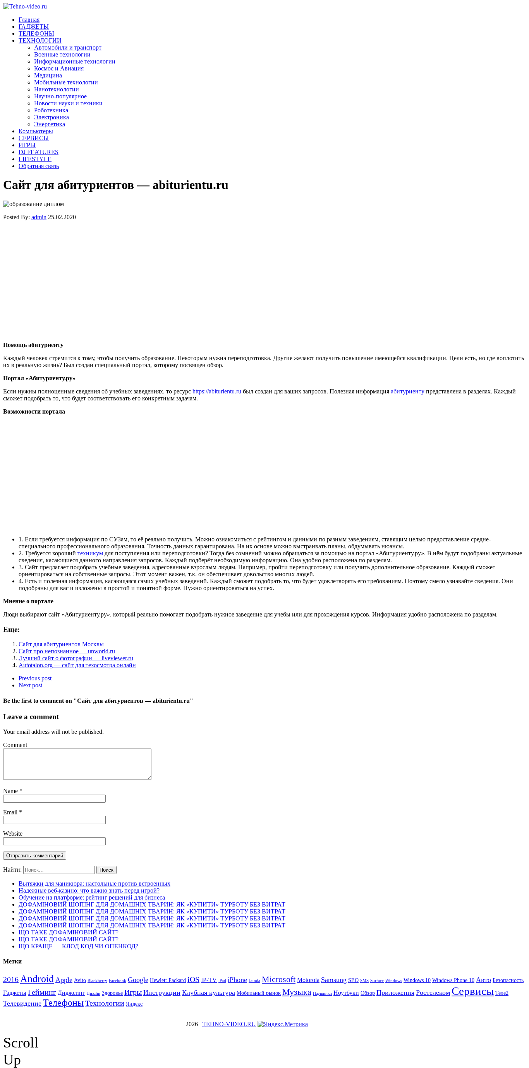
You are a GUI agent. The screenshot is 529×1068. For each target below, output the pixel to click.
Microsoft (278, 979)
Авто (483, 980)
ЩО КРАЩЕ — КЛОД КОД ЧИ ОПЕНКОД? (78, 946)
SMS (364, 981)
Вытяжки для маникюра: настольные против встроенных (94, 883)
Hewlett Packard (168, 980)
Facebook (117, 981)
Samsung (334, 980)
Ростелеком (433, 992)
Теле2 (501, 993)
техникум (90, 553)
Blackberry (97, 981)
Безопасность (508, 980)
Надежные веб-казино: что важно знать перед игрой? (89, 890)
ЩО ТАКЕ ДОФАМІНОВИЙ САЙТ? (69, 932)
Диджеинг (71, 992)
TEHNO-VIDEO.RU (229, 1024)
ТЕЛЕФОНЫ (36, 33)
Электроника (51, 117)
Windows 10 (417, 980)
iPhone (237, 980)
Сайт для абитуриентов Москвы (61, 644)
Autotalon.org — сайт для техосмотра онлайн (77, 665)
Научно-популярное (60, 96)
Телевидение (22, 1003)
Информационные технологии (74, 61)
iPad (222, 981)
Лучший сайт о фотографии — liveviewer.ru (76, 658)
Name (11, 791)
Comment (15, 745)
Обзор (368, 993)
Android (37, 978)
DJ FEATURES (38, 152)
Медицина (48, 75)
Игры (133, 992)
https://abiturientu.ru (216, 391)
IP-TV (209, 980)
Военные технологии (62, 54)
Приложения (395, 992)
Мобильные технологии (66, 82)
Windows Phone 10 (453, 980)
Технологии (104, 1003)
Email (11, 812)
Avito (80, 980)
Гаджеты (14, 992)
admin (38, 217)
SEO (353, 980)
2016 (11, 979)
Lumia (254, 981)
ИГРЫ (27, 145)
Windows (393, 981)
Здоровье (112, 993)
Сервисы (473, 991)
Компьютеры (36, 131)
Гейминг (42, 992)
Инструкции (161, 992)
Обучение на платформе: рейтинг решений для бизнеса (92, 897)
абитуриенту (407, 391)
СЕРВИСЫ (34, 138)
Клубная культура (208, 992)
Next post (30, 685)
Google (138, 980)
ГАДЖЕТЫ (34, 26)
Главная (29, 19)
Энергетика (49, 124)
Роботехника (51, 110)
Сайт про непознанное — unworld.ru (67, 651)
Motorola (308, 980)
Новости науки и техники (68, 103)
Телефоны (63, 1003)
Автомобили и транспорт (67, 47)
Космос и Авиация (59, 68)
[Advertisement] (235, 281)
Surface (377, 981)
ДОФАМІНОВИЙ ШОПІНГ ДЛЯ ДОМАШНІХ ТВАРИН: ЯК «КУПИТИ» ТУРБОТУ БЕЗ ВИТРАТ (152, 904)
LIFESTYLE (35, 159)
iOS (193, 979)
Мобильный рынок (259, 993)
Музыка (296, 992)
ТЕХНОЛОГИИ (40, 40)
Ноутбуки (346, 992)
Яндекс (134, 1004)
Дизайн (93, 993)
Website (12, 833)
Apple (63, 980)
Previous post (35, 678)
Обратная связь (39, 166)
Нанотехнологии (56, 89)
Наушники (322, 993)
